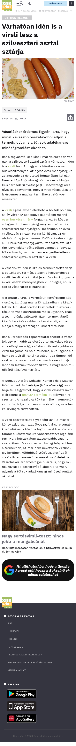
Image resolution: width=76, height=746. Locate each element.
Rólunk (13, 639)
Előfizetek (55, 3)
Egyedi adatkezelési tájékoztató (30, 662)
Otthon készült (17, 17)
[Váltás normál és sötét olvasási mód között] (29, 3)
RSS (10, 623)
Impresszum (15, 646)
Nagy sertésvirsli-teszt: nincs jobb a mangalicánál (33, 539)
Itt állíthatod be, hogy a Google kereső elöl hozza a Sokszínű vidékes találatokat (42, 570)
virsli (11, 166)
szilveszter (49, 10)
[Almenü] (20, 3)
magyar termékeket (36, 395)
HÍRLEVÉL (13, 631)
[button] (71, 10)
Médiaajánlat (17, 670)
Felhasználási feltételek (25, 654)
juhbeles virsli (27, 10)
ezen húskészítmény (17, 219)
